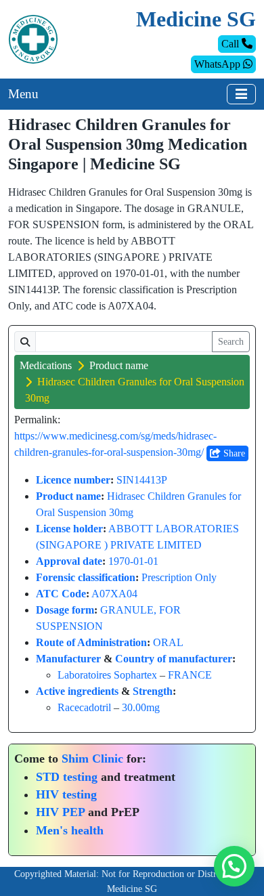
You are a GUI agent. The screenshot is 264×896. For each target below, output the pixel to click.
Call (231, 43)
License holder (69, 528)
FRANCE (190, 675)
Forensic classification (85, 577)
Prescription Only (179, 577)
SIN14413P (141, 480)
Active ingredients (77, 691)
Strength (153, 691)
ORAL (168, 642)
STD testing (66, 777)
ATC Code (61, 593)
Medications (46, 365)
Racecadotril (84, 707)
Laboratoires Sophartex (107, 675)
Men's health (70, 830)
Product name (118, 365)
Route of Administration (91, 642)
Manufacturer (68, 658)
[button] (234, 866)
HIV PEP (60, 812)
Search (231, 342)
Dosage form (65, 610)
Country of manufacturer (173, 658)
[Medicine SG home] (33, 38)
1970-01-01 (133, 561)
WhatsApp (218, 64)
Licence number (73, 480)
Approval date (69, 561)
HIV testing (66, 794)
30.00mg (141, 707)
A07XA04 (114, 593)
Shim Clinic (92, 758)
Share (233, 453)
